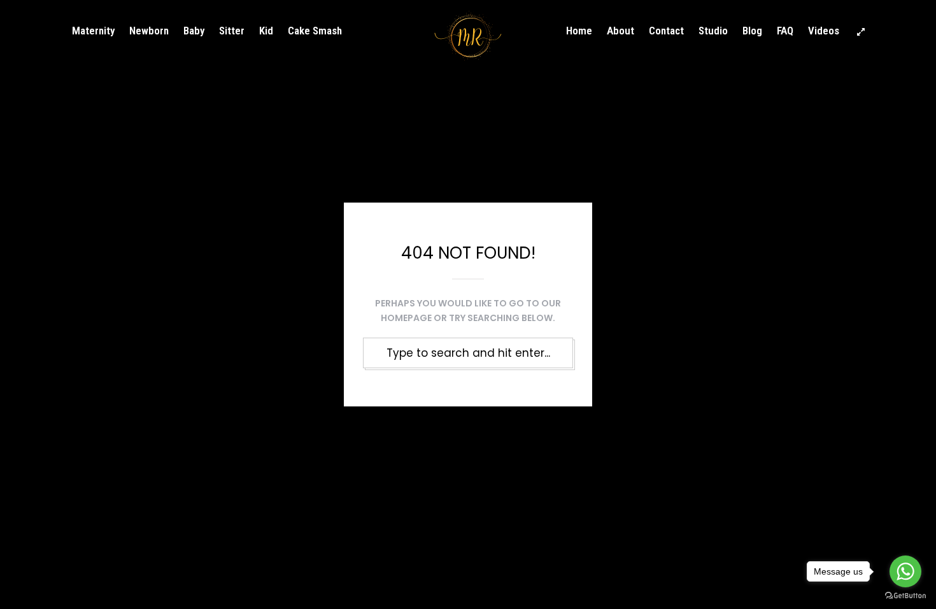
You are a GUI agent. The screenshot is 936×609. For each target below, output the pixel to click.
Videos (823, 30)
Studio (713, 30)
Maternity (93, 30)
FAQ (785, 30)
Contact (666, 30)
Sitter (232, 30)
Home (579, 30)
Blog (752, 30)
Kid (266, 30)
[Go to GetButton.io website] (905, 596)
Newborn (149, 30)
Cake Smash (315, 30)
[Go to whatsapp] (905, 571)
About (620, 30)
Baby (193, 30)
